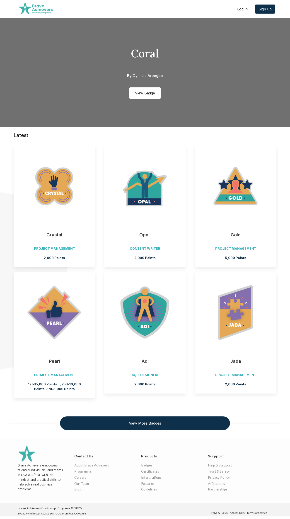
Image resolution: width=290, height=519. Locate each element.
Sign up (265, 9)
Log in (242, 9)
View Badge (145, 93)
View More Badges (145, 423)
